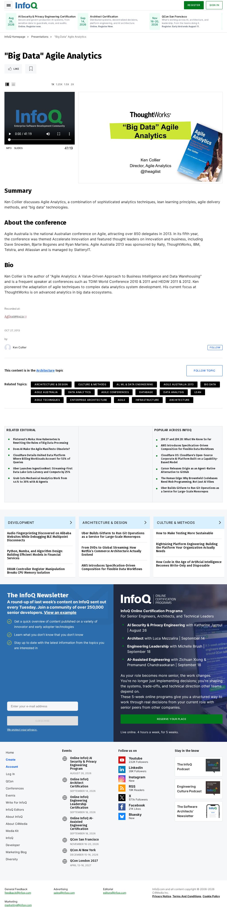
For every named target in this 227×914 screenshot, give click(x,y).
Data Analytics (79, 392)
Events (10, 795)
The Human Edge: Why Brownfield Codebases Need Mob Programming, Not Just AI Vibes (189, 480)
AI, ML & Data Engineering (135, 384)
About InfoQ (14, 816)
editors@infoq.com (114, 892)
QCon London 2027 (84, 861)
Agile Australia (46, 392)
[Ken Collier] (7, 347)
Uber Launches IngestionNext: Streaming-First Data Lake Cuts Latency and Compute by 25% (42, 470)
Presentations (39, 36)
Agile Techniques (47, 399)
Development (21, 523)
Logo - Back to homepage (27, 5)
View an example (60, 612)
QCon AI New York (83, 850)
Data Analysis (173, 392)
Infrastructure (147, 399)
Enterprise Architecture (88, 399)
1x (52, 84)
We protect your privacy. (22, 729)
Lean (197, 392)
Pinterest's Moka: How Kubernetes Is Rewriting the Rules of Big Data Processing (40, 441)
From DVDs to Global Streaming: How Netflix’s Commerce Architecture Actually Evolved (111, 551)
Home (10, 752)
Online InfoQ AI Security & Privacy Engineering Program (83, 763)
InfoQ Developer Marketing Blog (16, 845)
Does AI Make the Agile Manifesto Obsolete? (41, 449)
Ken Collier (19, 347)
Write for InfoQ (16, 802)
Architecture (45, 370)
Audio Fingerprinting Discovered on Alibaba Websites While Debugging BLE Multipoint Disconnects (39, 536)
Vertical (7, 84)
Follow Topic (204, 370)
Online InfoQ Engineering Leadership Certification (79, 802)
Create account (12, 763)
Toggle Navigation (8, 5)
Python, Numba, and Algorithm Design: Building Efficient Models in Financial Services (35, 554)
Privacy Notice (161, 896)
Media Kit (12, 831)
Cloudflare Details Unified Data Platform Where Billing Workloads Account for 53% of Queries (41, 459)
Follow (215, 347)
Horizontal (13, 84)
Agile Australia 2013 (179, 384)
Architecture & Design (51, 384)
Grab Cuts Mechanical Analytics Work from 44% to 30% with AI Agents (40, 480)
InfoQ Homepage (14, 36)
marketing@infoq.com (18, 905)
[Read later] (30, 68)
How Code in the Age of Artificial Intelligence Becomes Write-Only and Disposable (188, 563)
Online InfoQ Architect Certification (79, 783)
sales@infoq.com (64, 892)
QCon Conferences (15, 784)
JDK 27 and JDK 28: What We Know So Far (186, 439)
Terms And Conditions (186, 896)
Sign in (214, 5)
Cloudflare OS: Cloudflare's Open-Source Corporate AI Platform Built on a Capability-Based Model (189, 459)
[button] (42, 720)
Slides (18, 148)
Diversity (12, 859)
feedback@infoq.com (18, 892)
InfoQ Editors (15, 809)
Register (194, 5)
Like (16, 68)
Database (146, 392)
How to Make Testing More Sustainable (184, 533)
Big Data (210, 384)
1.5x (66, 84)
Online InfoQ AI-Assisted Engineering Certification (81, 824)
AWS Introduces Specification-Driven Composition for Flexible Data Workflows (187, 447)
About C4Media (16, 823)
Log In (10, 774)
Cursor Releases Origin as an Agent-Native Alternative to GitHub (188, 470)
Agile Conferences (115, 392)
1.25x (59, 84)
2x (72, 84)
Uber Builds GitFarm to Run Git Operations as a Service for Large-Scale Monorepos (190, 489)
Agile (121, 399)
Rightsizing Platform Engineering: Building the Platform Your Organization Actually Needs (186, 547)
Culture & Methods (92, 384)
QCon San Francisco (84, 839)
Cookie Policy (211, 896)
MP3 (9, 148)
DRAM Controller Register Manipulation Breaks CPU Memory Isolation (36, 571)
